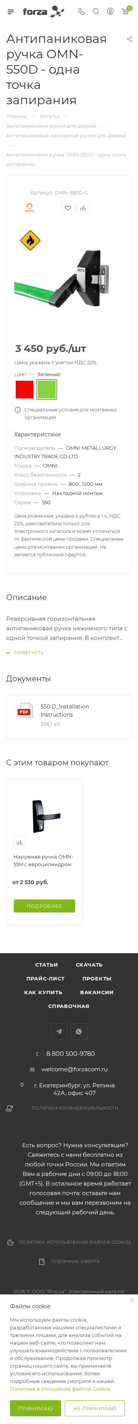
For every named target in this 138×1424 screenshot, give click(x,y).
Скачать (89, 965)
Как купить (43, 992)
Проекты (97, 978)
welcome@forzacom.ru (74, 1069)
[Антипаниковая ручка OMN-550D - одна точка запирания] (69, 279)
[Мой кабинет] (110, 12)
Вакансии (97, 992)
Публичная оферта (75, 1261)
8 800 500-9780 (70, 1054)
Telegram (59, 1031)
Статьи (46, 965)
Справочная (69, 1006)
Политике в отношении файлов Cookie (60, 1389)
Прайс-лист (45, 978)
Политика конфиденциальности (75, 1108)
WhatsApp (79, 1031)
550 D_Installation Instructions (65, 710)
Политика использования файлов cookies (75, 1242)
